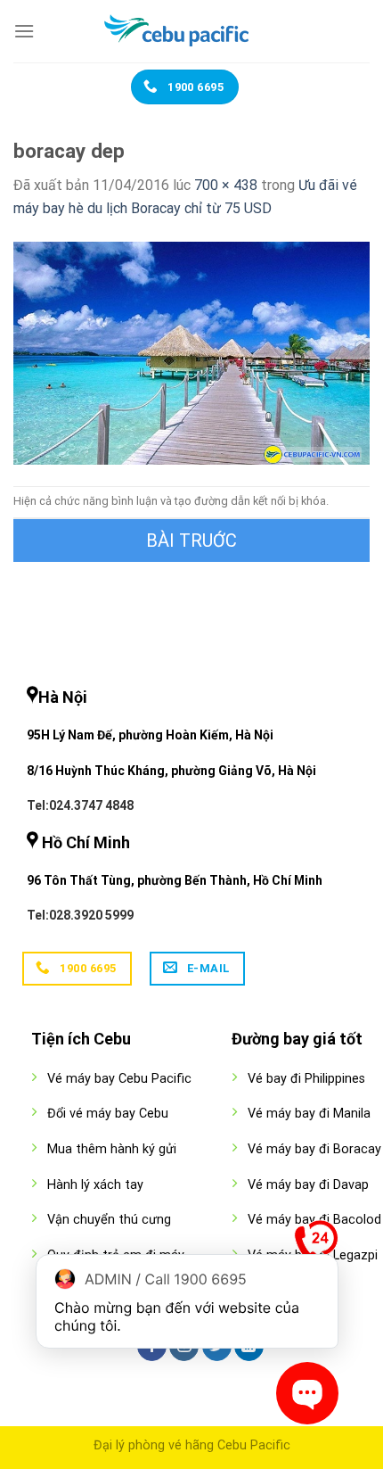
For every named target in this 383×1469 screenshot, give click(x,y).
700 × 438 (225, 185)
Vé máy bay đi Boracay (314, 1149)
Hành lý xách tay (95, 1185)
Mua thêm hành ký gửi (111, 1149)
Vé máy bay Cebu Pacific (119, 1078)
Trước (191, 540)
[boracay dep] (191, 351)
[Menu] (24, 31)
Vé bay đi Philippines (306, 1078)
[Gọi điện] (316, 1246)
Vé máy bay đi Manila (309, 1113)
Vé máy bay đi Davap (308, 1185)
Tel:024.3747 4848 (80, 805)
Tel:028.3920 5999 (80, 915)
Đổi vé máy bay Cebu (107, 1113)
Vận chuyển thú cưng (109, 1219)
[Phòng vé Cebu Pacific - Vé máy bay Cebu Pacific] (191, 31)
